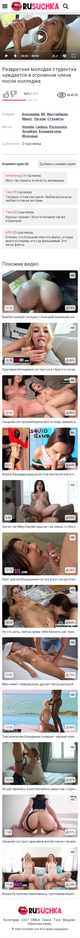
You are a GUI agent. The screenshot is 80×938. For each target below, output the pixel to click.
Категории (11, 920)
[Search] (65, 6)
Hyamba (28, 127)
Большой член (50, 131)
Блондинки (30, 114)
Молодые (30, 136)
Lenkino (42, 127)
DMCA (35, 920)
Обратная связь (40, 924)
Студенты (55, 119)
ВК (43, 114)
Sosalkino (29, 131)
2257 (25, 920)
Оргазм (40, 119)
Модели (69, 920)
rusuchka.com (30, 929)
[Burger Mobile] (5, 6)
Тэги (57, 920)
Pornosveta (58, 127)
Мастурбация (57, 114)
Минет (27, 119)
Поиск (46, 920)
